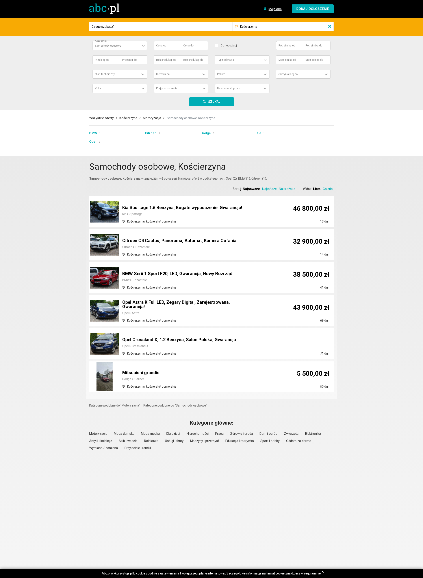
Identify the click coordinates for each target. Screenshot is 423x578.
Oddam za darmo (298, 441)
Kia (258, 133)
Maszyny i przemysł (204, 441)
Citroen (150, 133)
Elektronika (313, 434)
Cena (161, 45)
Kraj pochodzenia (166, 88)
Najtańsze (269, 189)
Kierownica (163, 74)
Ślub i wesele (128, 441)
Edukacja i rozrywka (239, 441)
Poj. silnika (286, 45)
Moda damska (124, 434)
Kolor (98, 88)
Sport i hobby (270, 441)
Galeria (328, 189)
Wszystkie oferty (101, 118)
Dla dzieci (173, 434)
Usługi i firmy (174, 441)
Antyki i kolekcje (100, 441)
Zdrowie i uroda (241, 434)
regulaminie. (312, 573)
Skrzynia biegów (288, 74)
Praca (219, 434)
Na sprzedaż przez (228, 88)
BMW (93, 133)
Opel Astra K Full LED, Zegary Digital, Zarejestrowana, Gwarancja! (176, 304)
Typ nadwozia (225, 59)
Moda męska (150, 434)
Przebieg (102, 59)
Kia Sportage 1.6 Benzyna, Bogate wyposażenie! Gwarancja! (182, 207)
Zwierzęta (291, 434)
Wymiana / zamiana (103, 448)
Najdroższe (287, 189)
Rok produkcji (166, 59)
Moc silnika (287, 59)
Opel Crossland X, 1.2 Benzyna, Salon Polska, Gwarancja (179, 339)
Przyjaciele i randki (137, 448)
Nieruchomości (198, 434)
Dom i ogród (268, 434)
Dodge (206, 133)
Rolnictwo (151, 441)
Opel (92, 142)
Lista (317, 189)
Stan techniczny (105, 74)
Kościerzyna (128, 118)
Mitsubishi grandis (141, 372)
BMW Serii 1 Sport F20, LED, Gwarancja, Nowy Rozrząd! (178, 273)
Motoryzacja (152, 118)
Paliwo (221, 74)
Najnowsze (251, 189)
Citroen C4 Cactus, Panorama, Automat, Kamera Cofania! (179, 240)
